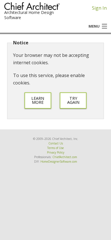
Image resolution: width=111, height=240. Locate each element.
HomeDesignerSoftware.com (58, 162)
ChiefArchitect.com (64, 157)
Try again (73, 100)
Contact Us (55, 143)
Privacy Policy (55, 152)
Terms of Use (55, 148)
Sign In (99, 8)
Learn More (37, 100)
